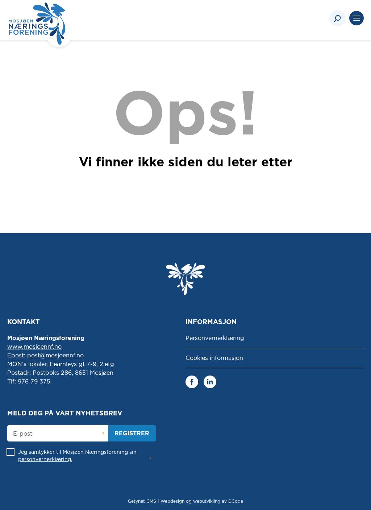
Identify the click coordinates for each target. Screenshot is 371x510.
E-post (22, 434)
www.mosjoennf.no (34, 346)
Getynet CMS (142, 501)
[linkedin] (210, 381)
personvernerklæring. (45, 459)
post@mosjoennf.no (55, 355)
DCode (235, 501)
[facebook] (192, 381)
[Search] (337, 18)
